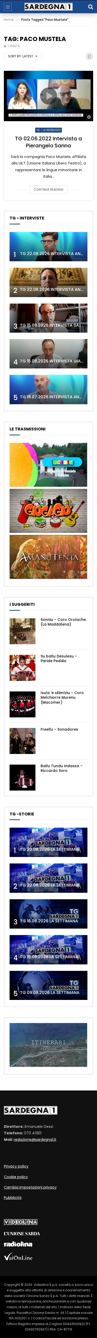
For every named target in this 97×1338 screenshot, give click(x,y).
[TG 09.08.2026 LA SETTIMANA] (48, 985)
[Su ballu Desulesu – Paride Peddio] (22, 668)
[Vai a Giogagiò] (48, 531)
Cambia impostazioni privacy (30, 1187)
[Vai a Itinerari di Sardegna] (48, 1065)
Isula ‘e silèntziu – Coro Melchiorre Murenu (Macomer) (62, 697)
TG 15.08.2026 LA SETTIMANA (49, 957)
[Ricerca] (90, 6)
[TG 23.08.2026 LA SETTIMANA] (48, 842)
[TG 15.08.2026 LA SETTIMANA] (48, 949)
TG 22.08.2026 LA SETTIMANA (49, 885)
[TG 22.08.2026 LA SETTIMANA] (48, 878)
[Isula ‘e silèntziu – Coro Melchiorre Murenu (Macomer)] (22, 704)
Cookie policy (16, 1176)
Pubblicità (12, 1197)
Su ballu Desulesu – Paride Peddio (59, 659)
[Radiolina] (18, 1245)
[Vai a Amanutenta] (48, 577)
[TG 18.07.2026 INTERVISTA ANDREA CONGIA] (48, 389)
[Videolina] (21, 1223)
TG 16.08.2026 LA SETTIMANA (49, 921)
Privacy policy (16, 1166)
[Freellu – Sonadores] (22, 741)
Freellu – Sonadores (59, 729)
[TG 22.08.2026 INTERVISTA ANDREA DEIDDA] (48, 246)
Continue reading (48, 189)
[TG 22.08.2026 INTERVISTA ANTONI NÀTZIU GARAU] (48, 282)
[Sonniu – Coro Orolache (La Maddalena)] (22, 631)
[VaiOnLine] (18, 1258)
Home (8, 19)
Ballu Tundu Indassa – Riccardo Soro (62, 768)
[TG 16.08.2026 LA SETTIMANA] (48, 914)
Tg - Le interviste (48, 130)
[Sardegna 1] (48, 7)
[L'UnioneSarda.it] (22, 1234)
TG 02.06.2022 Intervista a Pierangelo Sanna (48, 142)
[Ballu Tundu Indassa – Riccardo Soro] (22, 778)
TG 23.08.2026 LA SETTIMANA (49, 849)
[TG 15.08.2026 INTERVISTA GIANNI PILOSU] (48, 353)
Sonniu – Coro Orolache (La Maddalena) (63, 622)
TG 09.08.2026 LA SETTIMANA (49, 993)
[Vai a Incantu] (48, 485)
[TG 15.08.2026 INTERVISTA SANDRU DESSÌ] (48, 318)
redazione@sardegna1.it (35, 1139)
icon (48, 96)
